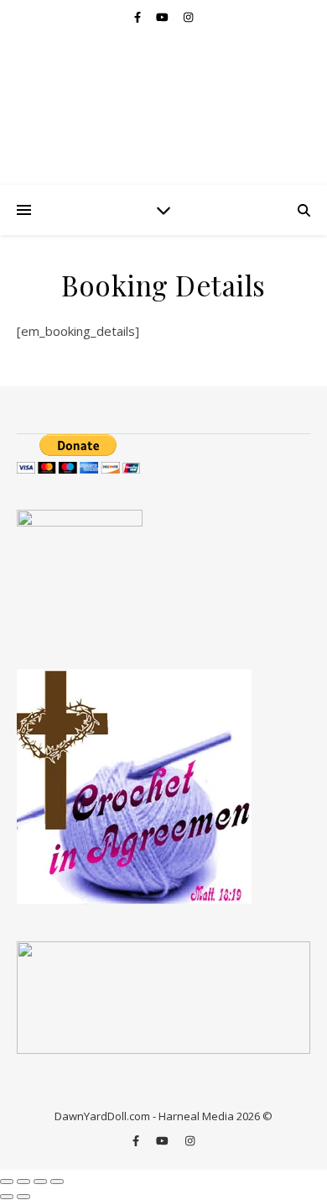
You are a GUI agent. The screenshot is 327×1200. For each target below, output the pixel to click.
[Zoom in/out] (6, 1181)
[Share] (40, 1181)
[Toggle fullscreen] (23, 1181)
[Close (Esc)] (57, 1181)
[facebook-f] (138, 16)
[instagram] (188, 16)
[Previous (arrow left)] (6, 1196)
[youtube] (163, 16)
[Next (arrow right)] (23, 1196)
